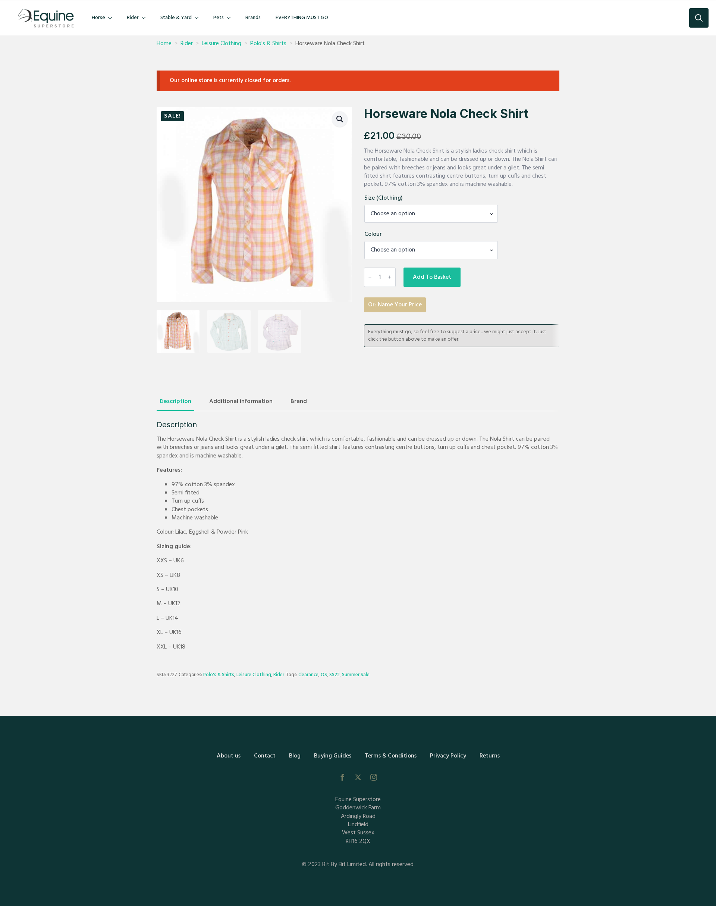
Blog (295, 756)
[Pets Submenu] (231, 18)
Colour (373, 234)
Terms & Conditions (391, 756)
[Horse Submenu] (112, 18)
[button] (340, 119)
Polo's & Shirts (268, 44)
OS (324, 675)
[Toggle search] (699, 18)
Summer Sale (356, 675)
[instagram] (373, 777)
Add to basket (432, 277)
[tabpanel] (358, 535)
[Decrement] (370, 277)
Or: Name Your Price (395, 305)
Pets (218, 17)
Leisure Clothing (221, 44)
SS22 (334, 675)
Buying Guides (332, 756)
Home (164, 44)
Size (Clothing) (383, 198)
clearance (308, 675)
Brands (253, 17)
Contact (265, 756)
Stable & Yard (176, 17)
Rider (133, 17)
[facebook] (342, 777)
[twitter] (358, 777)
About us (229, 756)
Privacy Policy (448, 756)
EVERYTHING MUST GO (302, 17)
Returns (490, 756)
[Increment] (390, 277)
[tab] (175, 401)
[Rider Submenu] (146, 18)
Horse (98, 17)
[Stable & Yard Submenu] (199, 18)
